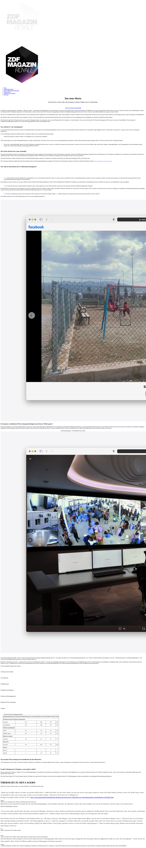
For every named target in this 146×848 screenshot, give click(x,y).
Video (5, 88)
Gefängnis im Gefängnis (9, 93)
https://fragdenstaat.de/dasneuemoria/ (103, 161)
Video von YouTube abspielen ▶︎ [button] (73, 108)
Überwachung (7, 92)
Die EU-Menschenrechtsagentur (11, 90)
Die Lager (6, 94)
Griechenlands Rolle (8, 89)
